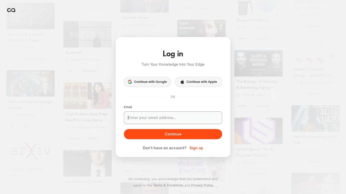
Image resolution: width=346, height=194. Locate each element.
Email (128, 107)
